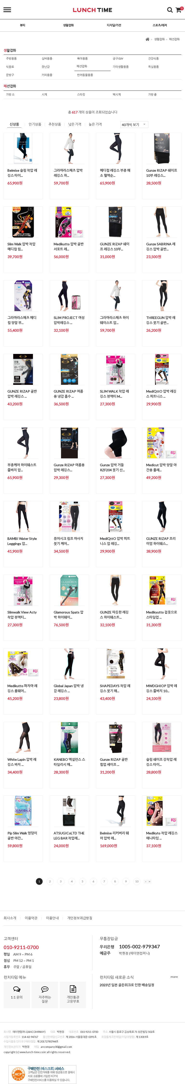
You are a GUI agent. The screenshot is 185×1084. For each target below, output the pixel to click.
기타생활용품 (121, 67)
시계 (44, 94)
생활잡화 (159, 39)
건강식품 (153, 58)
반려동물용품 (85, 75)
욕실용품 (153, 67)
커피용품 (47, 75)
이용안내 (52, 918)
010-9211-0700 (21, 947)
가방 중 (152, 94)
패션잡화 (174, 39)
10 (137, 881)
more (174, 976)
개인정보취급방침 (79, 918)
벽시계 (117, 94)
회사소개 (10, 918)
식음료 (10, 67)
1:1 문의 (17, 997)
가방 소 (10, 94)
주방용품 (11, 58)
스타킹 (81, 94)
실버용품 (47, 58)
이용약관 (31, 918)
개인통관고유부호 (73, 999)
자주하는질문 (45, 999)
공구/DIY (118, 58)
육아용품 (82, 58)
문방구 (10, 75)
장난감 (46, 67)
